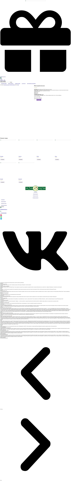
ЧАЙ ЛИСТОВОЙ (3, 83)
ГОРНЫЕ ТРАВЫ (17, 83)
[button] (35, 374)
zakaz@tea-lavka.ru (3, 209)
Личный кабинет (3, 201)
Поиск (11, 82)
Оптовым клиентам (35, 197)
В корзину (39, 99)
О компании (35, 192)
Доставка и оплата (3, 203)
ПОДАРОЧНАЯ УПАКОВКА (31, 83)
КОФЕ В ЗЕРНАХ (10, 83)
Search (1, 82)
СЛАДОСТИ (23, 83)
